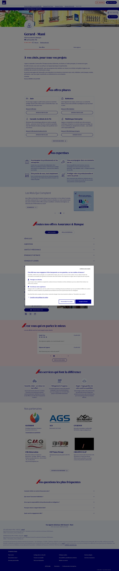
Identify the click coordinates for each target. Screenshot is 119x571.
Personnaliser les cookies (67, 301)
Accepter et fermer (83, 301)
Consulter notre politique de (39, 297)
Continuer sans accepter (85, 268)
